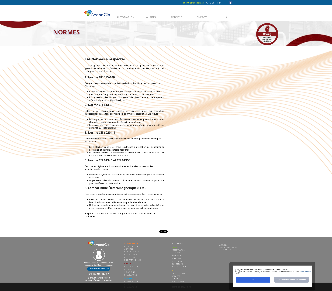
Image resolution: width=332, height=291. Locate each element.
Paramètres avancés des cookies (292, 279)
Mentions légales (228, 247)
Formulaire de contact (193, 2)
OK (253, 279)
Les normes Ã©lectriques (98, 13)
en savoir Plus (305, 271)
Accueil (223, 245)
